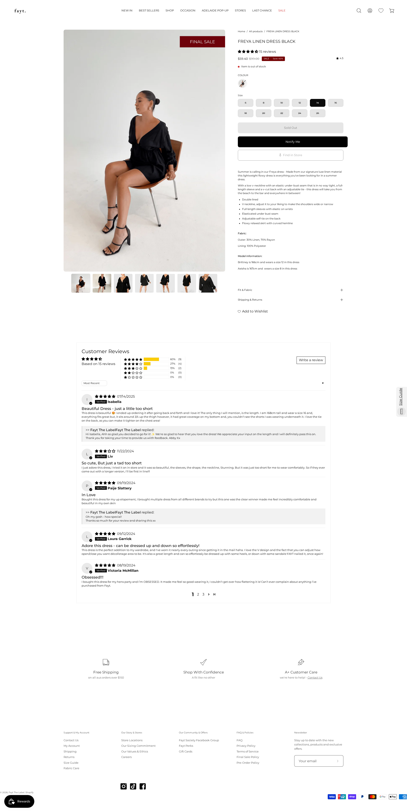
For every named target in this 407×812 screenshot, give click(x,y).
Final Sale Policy (248, 757)
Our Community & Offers (193, 732)
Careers (126, 757)
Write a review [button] (311, 360)
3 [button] (203, 594)
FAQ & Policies (245, 732)
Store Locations (131, 740)
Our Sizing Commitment (138, 746)
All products (256, 31)
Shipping (70, 751)
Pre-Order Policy (248, 762)
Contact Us (315, 677)
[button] (127, 10)
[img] (339, 58)
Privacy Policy (246, 746)
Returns (69, 757)
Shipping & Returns (250, 299)
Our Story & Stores (131, 732)
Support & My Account (76, 732)
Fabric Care (71, 768)
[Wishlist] (380, 10)
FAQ (240, 740)
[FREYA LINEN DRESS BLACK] (80, 283)
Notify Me (293, 142)
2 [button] (198, 594)
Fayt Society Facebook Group (199, 740)
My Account (72, 746)
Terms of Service (248, 751)
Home (241, 31)
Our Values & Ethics (134, 751)
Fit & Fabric (245, 290)
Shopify (29, 792)
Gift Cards (185, 751)
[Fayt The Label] (20, 10)
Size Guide (71, 762)
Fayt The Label (16, 792)
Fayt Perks (186, 746)
